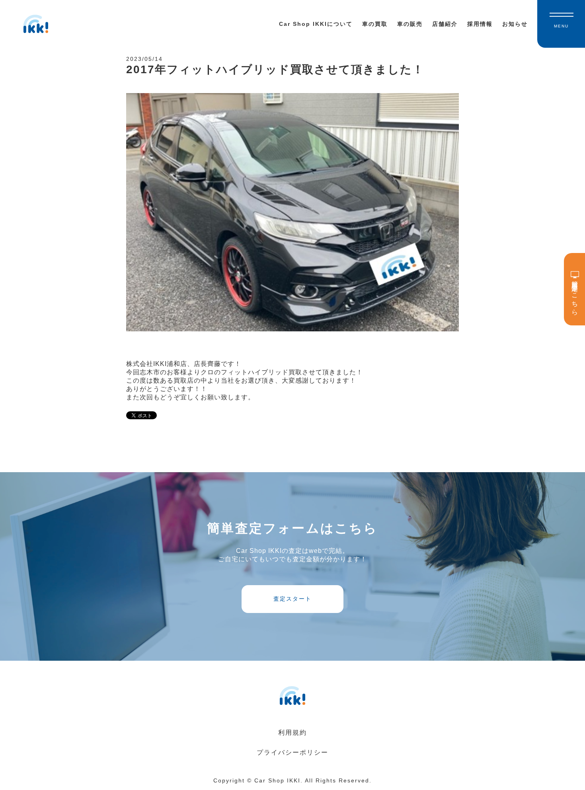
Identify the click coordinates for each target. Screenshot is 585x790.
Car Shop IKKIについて (316, 24)
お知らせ (515, 24)
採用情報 (480, 24)
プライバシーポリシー (292, 752)
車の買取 (375, 24)
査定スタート (292, 598)
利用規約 (292, 732)
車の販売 (410, 24)
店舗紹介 (445, 24)
